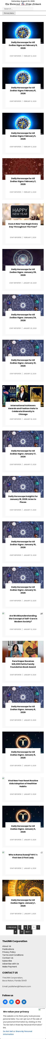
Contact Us (7, 957)
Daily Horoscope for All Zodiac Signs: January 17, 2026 (23, 453)
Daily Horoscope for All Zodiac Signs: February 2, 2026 (23, 181)
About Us (6, 946)
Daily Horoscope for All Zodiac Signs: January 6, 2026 (23, 755)
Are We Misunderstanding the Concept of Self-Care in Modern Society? (23, 618)
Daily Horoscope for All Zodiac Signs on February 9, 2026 (23, 45)
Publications (8, 949)
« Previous (11, 927)
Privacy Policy (9, 952)
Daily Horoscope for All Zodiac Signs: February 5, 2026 (23, 136)
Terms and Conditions (12, 955)
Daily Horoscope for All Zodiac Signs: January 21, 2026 (23, 363)
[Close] (42, 1009)
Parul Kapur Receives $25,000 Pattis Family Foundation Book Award (23, 664)
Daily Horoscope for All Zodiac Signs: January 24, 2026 (23, 317)
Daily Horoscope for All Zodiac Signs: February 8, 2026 (23, 90)
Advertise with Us (10, 963)
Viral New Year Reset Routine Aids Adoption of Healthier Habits (23, 783)
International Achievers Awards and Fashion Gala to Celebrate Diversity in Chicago (23, 410)
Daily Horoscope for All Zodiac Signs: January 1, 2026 (23, 903)
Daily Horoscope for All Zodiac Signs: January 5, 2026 (23, 829)
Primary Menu (9, 13)
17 (21, 932)
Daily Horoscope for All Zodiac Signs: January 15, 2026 (23, 544)
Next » (28, 932)
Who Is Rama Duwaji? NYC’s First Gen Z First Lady (23, 856)
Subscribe (7, 960)
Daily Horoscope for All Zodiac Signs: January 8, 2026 (23, 709)
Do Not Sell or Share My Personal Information (17, 1032)
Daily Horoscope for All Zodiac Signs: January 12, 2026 (23, 590)
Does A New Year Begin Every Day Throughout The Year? (23, 225)
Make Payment (9, 966)
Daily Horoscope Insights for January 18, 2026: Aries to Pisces (23, 499)
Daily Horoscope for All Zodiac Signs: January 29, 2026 (23, 272)
